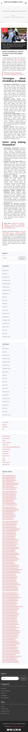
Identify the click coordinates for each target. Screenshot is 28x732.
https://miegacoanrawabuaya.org (10, 553)
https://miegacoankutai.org (8, 639)
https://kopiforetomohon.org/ (9, 503)
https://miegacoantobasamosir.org (10, 624)
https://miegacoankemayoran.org (10, 547)
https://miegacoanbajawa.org (9, 604)
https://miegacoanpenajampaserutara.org (12, 569)
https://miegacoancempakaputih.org (11, 651)
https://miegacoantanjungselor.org (10, 571)
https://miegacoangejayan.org (9, 522)
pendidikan (10, 44)
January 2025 (5, 316)
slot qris (4, 424)
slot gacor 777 (5, 455)
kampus (4, 693)
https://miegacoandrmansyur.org (10, 660)
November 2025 (6, 283)
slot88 (4, 460)
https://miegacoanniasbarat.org (10, 615)
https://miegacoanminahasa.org (10, 577)
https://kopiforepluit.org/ (8, 501)
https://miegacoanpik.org (8, 562)
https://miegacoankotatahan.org (10, 539)
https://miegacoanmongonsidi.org (10, 583)
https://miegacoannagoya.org (9, 581)
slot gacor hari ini (6, 449)
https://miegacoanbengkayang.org (10, 650)
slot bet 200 (5, 444)
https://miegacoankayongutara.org (10, 594)
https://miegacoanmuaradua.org (10, 568)
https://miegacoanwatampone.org (10, 633)
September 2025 (6, 290)
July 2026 (4, 273)
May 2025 (4, 303)
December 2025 (6, 280)
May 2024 (4, 330)
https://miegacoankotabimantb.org (10, 548)
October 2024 (5, 323)
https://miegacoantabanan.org (9, 620)
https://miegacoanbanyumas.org (10, 598)
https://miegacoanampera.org (9, 542)
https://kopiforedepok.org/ (8, 511)
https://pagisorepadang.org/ (9, 495)
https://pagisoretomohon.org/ (9, 492)
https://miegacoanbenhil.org (9, 550)
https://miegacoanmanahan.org (9, 592)
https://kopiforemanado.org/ (9, 516)
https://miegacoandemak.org (9, 645)
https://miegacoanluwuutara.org (10, 623)
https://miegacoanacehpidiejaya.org (11, 642)
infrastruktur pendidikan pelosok (9, 45)
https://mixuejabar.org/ (8, 517)
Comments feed (6, 711)
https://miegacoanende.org (9, 531)
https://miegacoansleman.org (9, 580)
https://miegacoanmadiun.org (9, 659)
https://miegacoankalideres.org (9, 557)
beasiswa (4, 688)
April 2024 (4, 333)
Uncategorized (5, 697)
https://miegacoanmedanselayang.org (11, 584)
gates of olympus (6, 442)
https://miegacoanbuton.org (9, 626)
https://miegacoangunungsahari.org (11, 653)
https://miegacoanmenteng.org (9, 560)
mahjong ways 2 (6, 436)
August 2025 (5, 293)
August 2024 (5, 326)
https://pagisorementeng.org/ (9, 491)
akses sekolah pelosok (20, 44)
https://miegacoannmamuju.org (9, 612)
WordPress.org (5, 713)
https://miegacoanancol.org (9, 654)
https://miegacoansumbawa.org (10, 638)
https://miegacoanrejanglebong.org (11, 627)
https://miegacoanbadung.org (9, 618)
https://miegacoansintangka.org (10, 603)
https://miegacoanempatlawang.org (11, 630)
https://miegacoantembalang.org (10, 589)
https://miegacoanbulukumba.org (10, 600)
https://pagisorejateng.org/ (9, 497)
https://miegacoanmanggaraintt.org (11, 613)
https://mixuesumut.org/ (8, 519)
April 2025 (4, 306)
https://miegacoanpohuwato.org (10, 595)
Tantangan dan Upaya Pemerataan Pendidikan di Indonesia (14, 73)
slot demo (4, 426)
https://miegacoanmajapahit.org (10, 590)
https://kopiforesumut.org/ (8, 478)
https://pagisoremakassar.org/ (9, 487)
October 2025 (5, 287)
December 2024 (6, 320)
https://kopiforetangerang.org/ (9, 484)
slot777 (4, 440)
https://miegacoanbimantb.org (9, 610)
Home (13, 15)
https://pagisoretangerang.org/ (10, 508)
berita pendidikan (6, 691)
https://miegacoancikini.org (8, 551)
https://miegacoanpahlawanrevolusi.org (11, 656)
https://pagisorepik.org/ (8, 486)
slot (3, 428)
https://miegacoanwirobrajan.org (10, 587)
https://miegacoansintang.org (9, 527)
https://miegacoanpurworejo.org (10, 636)
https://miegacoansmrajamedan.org (11, 662)
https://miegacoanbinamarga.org (10, 543)
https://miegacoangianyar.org (9, 578)
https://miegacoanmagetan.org (9, 616)
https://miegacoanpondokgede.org (10, 559)
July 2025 (4, 297)
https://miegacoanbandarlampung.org (11, 572)
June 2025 (4, 300)
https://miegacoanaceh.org (8, 536)
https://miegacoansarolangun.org (10, 647)
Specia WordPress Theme (17, 726)
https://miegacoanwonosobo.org (10, 540)
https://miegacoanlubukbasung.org (10, 566)
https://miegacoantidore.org (9, 534)
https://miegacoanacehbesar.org (10, 621)
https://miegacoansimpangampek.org (11, 632)
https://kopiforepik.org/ (8, 500)
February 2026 (6, 277)
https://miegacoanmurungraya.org (10, 609)
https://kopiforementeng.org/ (9, 498)
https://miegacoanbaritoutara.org (10, 635)
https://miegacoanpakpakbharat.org (11, 644)
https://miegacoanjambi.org (9, 574)
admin (4, 44)
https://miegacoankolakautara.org (10, 565)
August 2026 (5, 270)
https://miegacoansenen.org (9, 545)
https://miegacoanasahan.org (9, 629)
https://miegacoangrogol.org (9, 556)
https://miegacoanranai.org (8, 537)
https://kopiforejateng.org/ (8, 477)
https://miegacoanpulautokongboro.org (11, 597)
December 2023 (6, 336)
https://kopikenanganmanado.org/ (10, 510)
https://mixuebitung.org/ (8, 481)
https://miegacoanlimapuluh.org (10, 648)
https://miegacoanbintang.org (9, 601)
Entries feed (5, 708)
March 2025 (5, 310)
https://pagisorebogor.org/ (9, 507)
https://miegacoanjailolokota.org (10, 641)
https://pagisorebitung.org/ (9, 494)
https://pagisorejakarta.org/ (9, 489)
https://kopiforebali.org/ (8, 513)
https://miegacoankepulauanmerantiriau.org (12, 606)
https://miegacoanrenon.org (9, 525)
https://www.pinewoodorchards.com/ (11, 447)
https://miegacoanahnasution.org (10, 521)
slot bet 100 (5, 422)
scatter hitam (5, 451)
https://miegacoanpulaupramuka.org (11, 528)
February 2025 (6, 313)
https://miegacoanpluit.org (8, 563)
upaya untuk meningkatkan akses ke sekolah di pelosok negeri (14, 233)
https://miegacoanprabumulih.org (10, 530)
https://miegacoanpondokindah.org (10, 554)
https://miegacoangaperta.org (9, 586)
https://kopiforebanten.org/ (9, 475)
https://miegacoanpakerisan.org (10, 657)
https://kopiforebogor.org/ (8, 514)
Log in (3, 706)
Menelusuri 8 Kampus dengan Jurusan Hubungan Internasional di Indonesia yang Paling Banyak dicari (14, 225)
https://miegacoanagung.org (9, 533)
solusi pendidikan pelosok (12, 46)
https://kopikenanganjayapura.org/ (10, 483)
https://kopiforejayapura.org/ (9, 480)
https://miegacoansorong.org (9, 575)
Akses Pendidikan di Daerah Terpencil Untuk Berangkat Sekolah (12, 53)
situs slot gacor (6, 462)
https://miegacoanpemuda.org (9, 524)
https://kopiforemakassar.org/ (9, 504)
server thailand (6, 438)
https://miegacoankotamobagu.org (10, 607)
